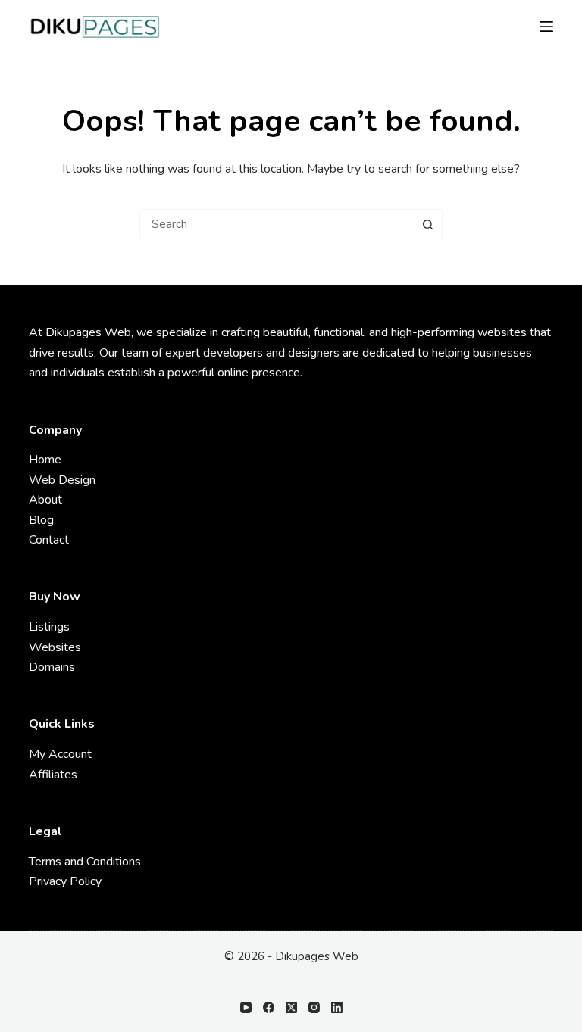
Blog (41, 520)
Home (45, 459)
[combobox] (276, 224)
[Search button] (427, 224)
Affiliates (53, 774)
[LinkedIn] (337, 1007)
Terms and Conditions (85, 861)
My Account (60, 754)
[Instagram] (314, 1007)
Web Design (62, 480)
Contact (49, 540)
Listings (49, 627)
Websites (55, 647)
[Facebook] (268, 1007)
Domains (52, 667)
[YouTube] (246, 1007)
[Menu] (546, 26)
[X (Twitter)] (291, 1007)
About (45, 499)
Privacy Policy (65, 881)
